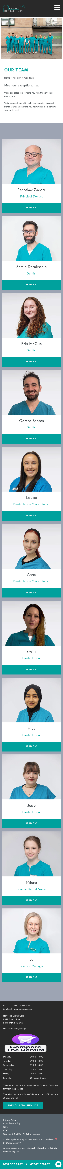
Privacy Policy (9, 1120)
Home (7, 78)
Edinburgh (30, 1148)
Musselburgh (43, 1148)
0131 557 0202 (13, 1164)
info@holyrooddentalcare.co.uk (18, 1009)
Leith (52, 1148)
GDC (5, 1127)
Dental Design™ (13, 1143)
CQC (5, 1130)
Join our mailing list (23, 1105)
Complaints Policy (11, 1123)
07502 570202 (40, 1164)
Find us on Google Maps (14, 1029)
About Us (17, 78)
